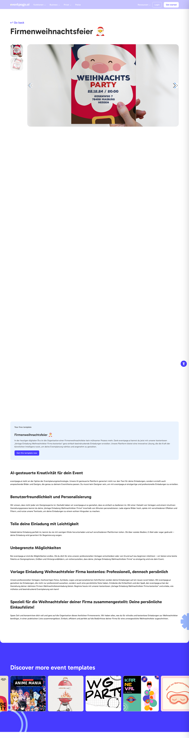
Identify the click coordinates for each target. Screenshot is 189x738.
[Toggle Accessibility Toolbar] (183, 363)
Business (54, 4)
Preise (78, 4)
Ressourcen (143, 4)
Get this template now (27, 453)
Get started (171, 4)
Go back (19, 22)
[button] (175, 85)
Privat (66, 4)
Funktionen (38, 4)
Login (157, 4)
